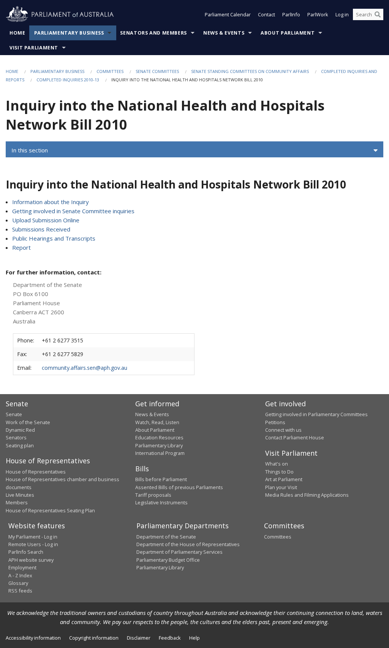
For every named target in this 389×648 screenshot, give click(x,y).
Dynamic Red (20, 429)
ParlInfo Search (25, 551)
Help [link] (194, 637)
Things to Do (279, 471)
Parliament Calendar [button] (228, 14)
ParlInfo (291, 14)
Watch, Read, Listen (157, 422)
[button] (194, 150)
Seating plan (20, 445)
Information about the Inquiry (50, 202)
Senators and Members (153, 33)
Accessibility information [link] (33, 637)
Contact (266, 14)
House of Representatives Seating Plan (50, 510)
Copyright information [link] (94, 637)
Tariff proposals (153, 494)
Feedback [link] (170, 637)
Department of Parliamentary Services (179, 551)
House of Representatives (36, 471)
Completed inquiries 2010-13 (67, 79)
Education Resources (159, 437)
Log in (342, 14)
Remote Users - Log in (33, 544)
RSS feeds (20, 590)
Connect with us (283, 429)
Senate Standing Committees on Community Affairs (250, 71)
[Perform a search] (377, 14)
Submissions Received (41, 229)
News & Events (223, 33)
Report (21, 247)
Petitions (275, 422)
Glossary (18, 583)
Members (17, 502)
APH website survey (31, 559)
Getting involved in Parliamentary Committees (316, 414)
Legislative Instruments (161, 502)
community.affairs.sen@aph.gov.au (84, 367)
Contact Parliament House (294, 437)
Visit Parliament (33, 47)
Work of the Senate (28, 422)
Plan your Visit (281, 487)
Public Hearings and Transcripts (53, 238)
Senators (16, 437)
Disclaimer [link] (138, 637)
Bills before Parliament (161, 479)
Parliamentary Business (69, 33)
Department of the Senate (166, 536)
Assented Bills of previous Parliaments (179, 487)
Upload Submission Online (45, 220)
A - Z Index (20, 575)
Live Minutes (20, 494)
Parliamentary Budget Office (168, 559)
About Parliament (288, 33)
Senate (14, 414)
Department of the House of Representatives (188, 544)
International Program (160, 453)
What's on (276, 463)
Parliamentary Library (159, 445)
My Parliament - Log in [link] (32, 536)
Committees (109, 71)
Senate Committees (157, 71)
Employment (22, 567)
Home (17, 33)
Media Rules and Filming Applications (307, 494)
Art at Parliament (283, 479)
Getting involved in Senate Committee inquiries (73, 211)
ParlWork (317, 14)
